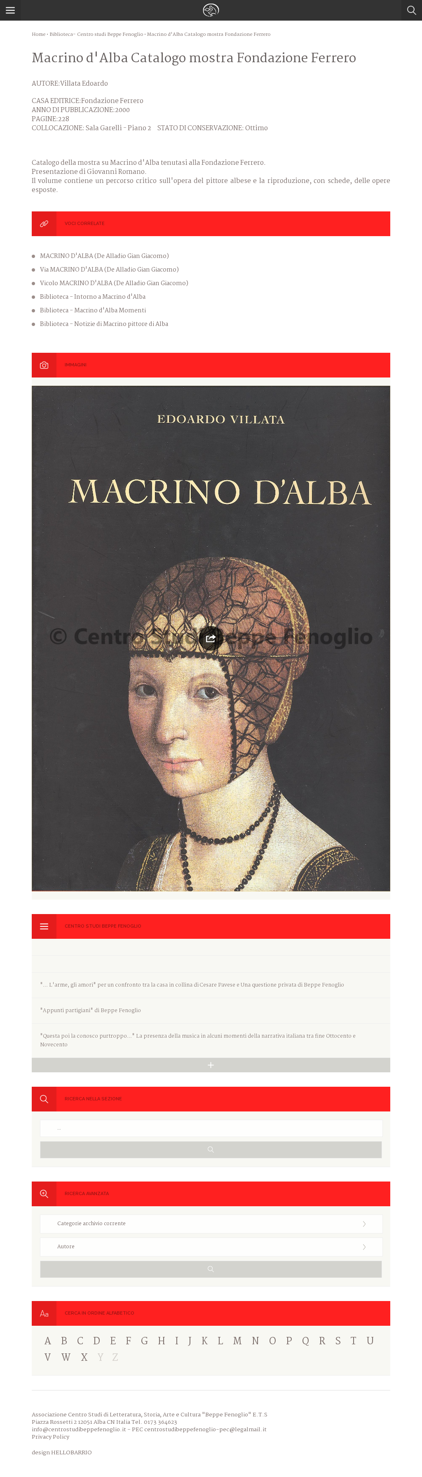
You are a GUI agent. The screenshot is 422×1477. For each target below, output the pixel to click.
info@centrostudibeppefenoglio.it (79, 1429)
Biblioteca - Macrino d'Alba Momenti (93, 310)
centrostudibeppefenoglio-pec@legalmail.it (205, 1429)
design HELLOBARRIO (62, 1452)
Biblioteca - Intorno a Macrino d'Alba (92, 297)
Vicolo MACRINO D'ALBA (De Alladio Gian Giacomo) (114, 283)
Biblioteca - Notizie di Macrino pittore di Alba (104, 324)
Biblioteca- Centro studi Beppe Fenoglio (96, 34)
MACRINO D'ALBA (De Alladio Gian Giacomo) (104, 256)
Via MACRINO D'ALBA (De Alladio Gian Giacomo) (109, 270)
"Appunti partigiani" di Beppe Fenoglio (90, 1010)
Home (38, 34)
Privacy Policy (50, 1437)
